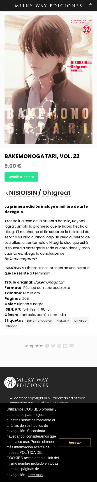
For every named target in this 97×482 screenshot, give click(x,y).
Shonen (12, 326)
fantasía (27, 314)
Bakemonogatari (39, 320)
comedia (58, 314)
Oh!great (80, 320)
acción (43, 314)
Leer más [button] (35, 475)
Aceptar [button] (75, 442)
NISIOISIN (63, 320)
